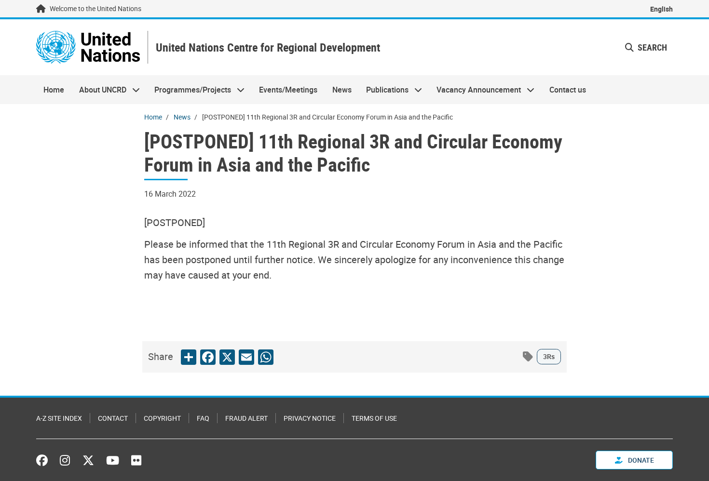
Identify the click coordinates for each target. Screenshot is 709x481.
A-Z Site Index (59, 418)
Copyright (162, 418)
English (661, 8)
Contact (113, 418)
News (342, 89)
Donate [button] (640, 460)
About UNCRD (98, 89)
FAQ (203, 418)
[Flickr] (136, 460)
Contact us (567, 89)
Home (53, 89)
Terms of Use (374, 418)
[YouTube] (112, 460)
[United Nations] (88, 47)
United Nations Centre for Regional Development (268, 47)
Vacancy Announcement (475, 89)
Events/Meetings (288, 89)
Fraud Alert (246, 418)
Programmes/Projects (189, 89)
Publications (384, 89)
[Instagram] (65, 460)
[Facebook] (44, 460)
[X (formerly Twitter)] (88, 460)
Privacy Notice (310, 418)
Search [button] (651, 47)
